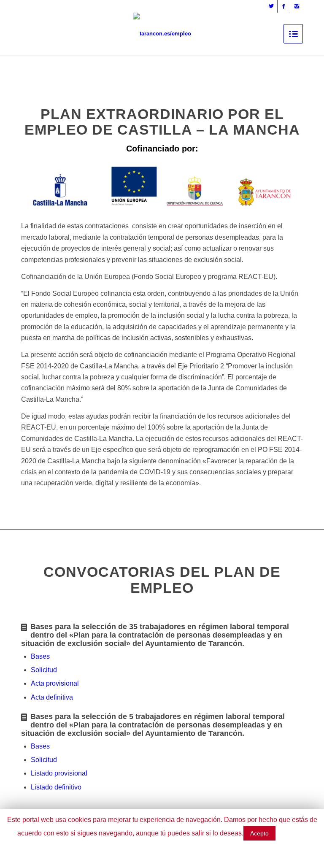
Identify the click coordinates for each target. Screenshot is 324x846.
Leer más (292, 833)
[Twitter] (271, 6)
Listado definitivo (56, 787)
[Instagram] (296, 6)
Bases (40, 656)
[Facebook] (284, 6)
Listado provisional (59, 773)
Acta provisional (55, 683)
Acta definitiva (52, 697)
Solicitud (44, 669)
